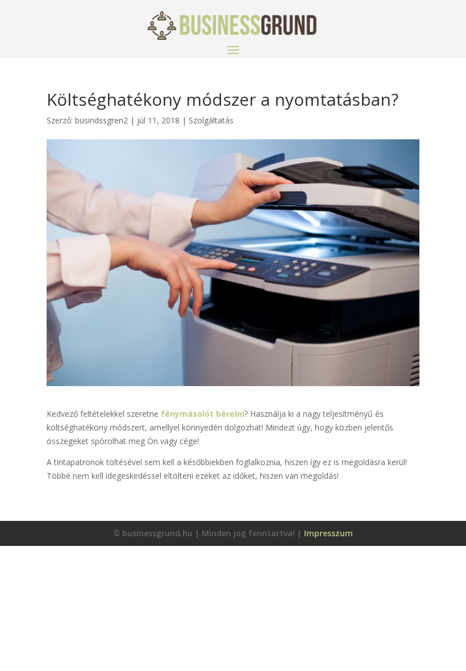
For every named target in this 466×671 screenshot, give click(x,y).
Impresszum (328, 533)
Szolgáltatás (211, 120)
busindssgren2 (101, 120)
